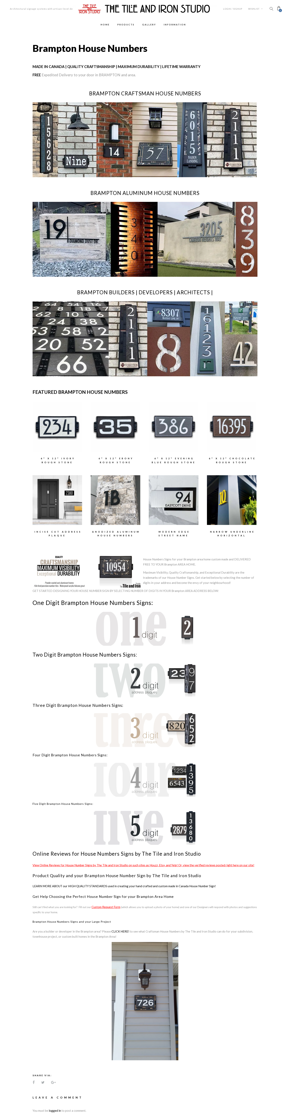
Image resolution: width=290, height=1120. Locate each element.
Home (105, 24)
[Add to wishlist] (45, 424)
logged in (55, 1110)
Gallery (149, 24)
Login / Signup (232, 8)
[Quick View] (69, 424)
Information (175, 24)
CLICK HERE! (120, 931)
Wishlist (254, 8)
